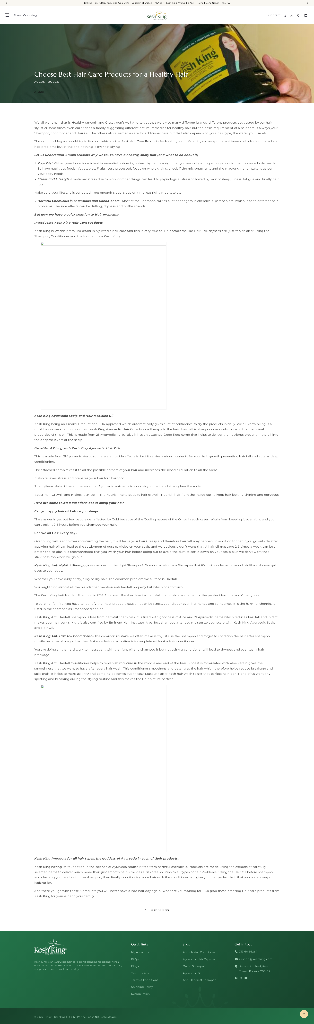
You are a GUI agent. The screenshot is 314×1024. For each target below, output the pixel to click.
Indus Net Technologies (102, 1016)
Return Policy (140, 994)
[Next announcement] (307, 3)
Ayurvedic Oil (192, 973)
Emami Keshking (55, 1016)
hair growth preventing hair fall (226, 456)
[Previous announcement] (6, 3)
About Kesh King (25, 15)
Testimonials (140, 973)
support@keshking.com (255, 959)
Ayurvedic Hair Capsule (199, 959)
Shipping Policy (142, 986)
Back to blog (159, 910)
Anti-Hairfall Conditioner (200, 952)
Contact (274, 15)
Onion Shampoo (194, 966)
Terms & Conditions (144, 980)
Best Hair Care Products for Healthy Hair (153, 141)
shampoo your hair (101, 524)
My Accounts (140, 952)
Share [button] (41, 91)
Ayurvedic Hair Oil (120, 429)
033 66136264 (247, 951)
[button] (6, 15)
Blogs (135, 966)
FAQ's (135, 959)
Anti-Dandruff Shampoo (199, 980)
